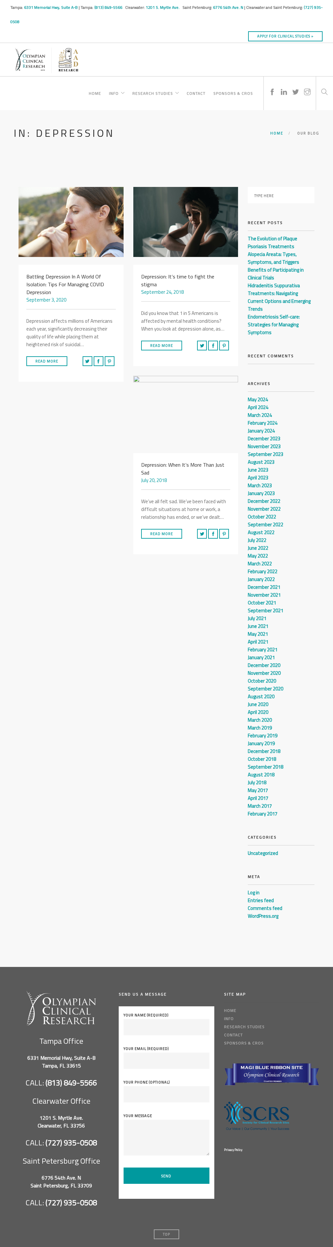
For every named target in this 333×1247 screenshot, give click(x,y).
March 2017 (260, 806)
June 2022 (258, 548)
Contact (196, 92)
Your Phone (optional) (147, 1082)
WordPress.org (263, 916)
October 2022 (262, 516)
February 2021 (262, 649)
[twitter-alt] (295, 85)
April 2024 (258, 407)
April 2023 (258, 477)
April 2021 (258, 641)
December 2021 (264, 587)
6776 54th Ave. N (228, 7)
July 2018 (257, 782)
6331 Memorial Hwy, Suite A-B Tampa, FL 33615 (61, 1062)
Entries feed (261, 900)
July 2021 (257, 618)
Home (95, 92)
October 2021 (262, 602)
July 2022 (257, 540)
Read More (46, 361)
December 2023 (264, 438)
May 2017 (258, 790)
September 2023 (265, 454)
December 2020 (264, 665)
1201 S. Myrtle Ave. (163, 7)
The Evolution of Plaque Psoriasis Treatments (272, 242)
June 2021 (258, 626)
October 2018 (262, 759)
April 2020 (258, 712)
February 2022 (262, 571)
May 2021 (258, 634)
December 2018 (264, 751)
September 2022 (265, 524)
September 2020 (265, 688)
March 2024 (260, 415)
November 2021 (264, 595)
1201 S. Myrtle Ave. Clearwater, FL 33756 (61, 1121)
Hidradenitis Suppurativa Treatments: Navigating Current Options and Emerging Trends (279, 297)
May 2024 (258, 399)
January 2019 (261, 743)
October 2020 (262, 681)
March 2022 (260, 563)
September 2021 (265, 610)
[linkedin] (284, 85)
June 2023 (258, 470)
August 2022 (261, 532)
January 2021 (261, 657)
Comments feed (265, 908)
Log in (254, 892)
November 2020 (264, 673)
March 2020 (260, 720)
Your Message (138, 1115)
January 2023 (261, 493)
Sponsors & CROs (233, 92)
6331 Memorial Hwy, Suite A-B (51, 7)
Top (166, 1234)
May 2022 (258, 556)
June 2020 (258, 704)
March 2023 (260, 485)
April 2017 (258, 798)
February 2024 (262, 423)
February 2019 (262, 735)
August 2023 (261, 462)
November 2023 (264, 446)
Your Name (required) (146, 1015)
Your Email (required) (146, 1048)
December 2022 (264, 501)
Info (114, 92)
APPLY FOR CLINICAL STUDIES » (285, 36)
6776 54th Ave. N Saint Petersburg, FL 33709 (61, 1181)
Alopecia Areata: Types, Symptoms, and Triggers (273, 258)
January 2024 (261, 430)
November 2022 (264, 509)
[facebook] (272, 85)
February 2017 (262, 813)
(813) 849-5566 (108, 7)
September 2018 (265, 767)
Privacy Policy (233, 1150)
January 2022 (261, 579)
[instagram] (307, 85)
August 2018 (261, 774)
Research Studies (152, 92)
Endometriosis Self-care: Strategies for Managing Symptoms (274, 324)
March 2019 (260, 727)
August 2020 (261, 696)
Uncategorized (263, 853)
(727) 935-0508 (71, 1142)
